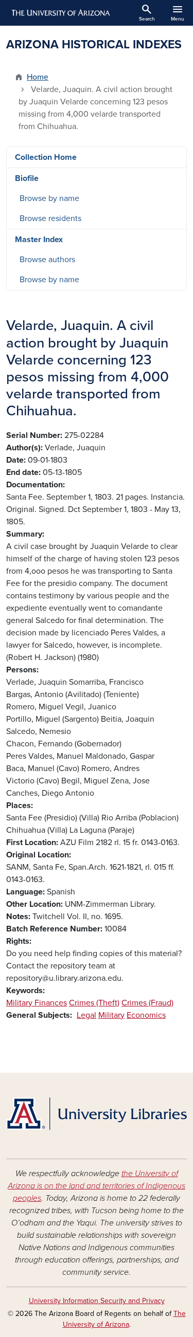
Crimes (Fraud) (147, 1003)
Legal (86, 1015)
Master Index (39, 239)
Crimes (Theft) (94, 1003)
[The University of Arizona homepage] (60, 13)
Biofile (27, 178)
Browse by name (49, 198)
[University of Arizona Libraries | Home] (96, 1113)
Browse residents (50, 218)
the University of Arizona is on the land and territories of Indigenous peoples (96, 1185)
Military (111, 1015)
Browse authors (47, 259)
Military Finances (36, 1003)
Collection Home (46, 157)
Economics (146, 1015)
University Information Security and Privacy (97, 1300)
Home (37, 77)
